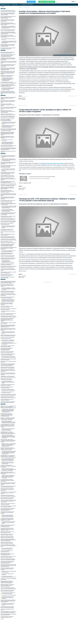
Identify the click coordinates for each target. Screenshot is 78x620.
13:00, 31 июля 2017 (72, 194)
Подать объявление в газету (46, 1)
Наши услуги (31, 1)
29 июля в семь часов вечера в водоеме (52, 163)
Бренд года (15, 4)
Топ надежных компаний (26, 4)
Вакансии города (5, 4)
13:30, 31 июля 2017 (72, 105)
